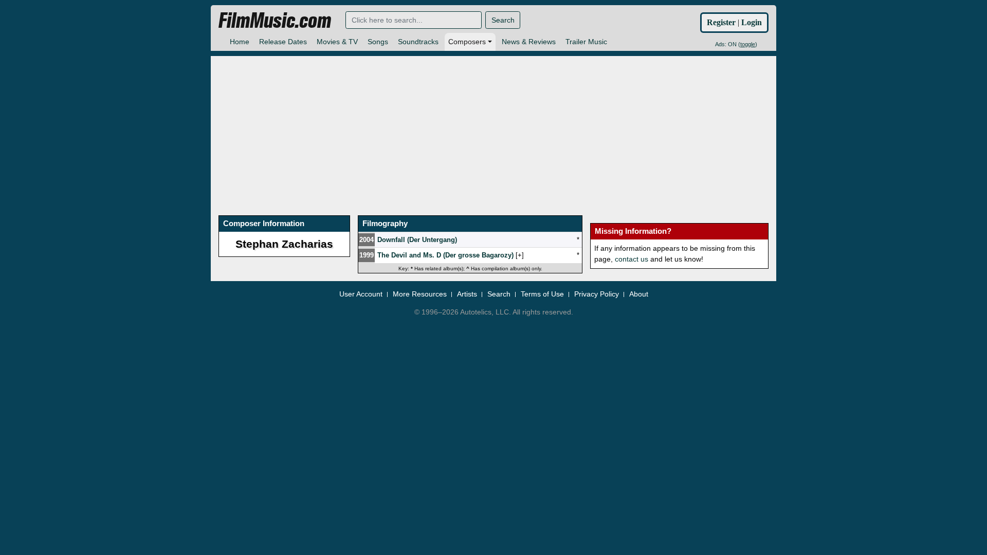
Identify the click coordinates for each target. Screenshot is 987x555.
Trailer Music (586, 42)
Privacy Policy (596, 294)
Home (239, 42)
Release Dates (283, 42)
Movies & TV (337, 42)
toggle (747, 44)
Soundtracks (418, 42)
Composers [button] (467, 42)
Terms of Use (542, 294)
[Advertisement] (493, 128)
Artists (467, 294)
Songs (378, 42)
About (638, 294)
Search (503, 20)
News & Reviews (529, 42)
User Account (360, 294)
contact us (631, 259)
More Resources (420, 294)
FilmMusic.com (274, 20)
